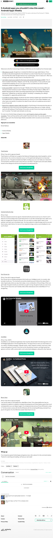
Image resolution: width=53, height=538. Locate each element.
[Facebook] (35, 515)
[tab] (4, 481)
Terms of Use (21, 518)
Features (3, 461)
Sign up (50, 472)
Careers (3, 518)
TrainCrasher (4, 151)
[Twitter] (47, 515)
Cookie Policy (21, 521)
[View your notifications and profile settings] (50, 481)
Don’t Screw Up (5, 274)
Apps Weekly (5, 133)
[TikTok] (51, 515)
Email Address (5, 126)
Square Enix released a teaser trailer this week (14, 105)
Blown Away (4, 397)
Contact (20, 516)
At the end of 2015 (7, 88)
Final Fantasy (21, 462)
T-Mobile (45, 462)
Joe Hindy (4, 17)
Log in (47, 472)
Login (50, 1)
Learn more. (37, 6)
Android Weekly (6, 130)
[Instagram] (39, 515)
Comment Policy (34, 469)
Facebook (17, 462)
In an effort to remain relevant (10, 97)
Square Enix (41, 462)
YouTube (48, 462)
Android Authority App (7, 212)
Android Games (12, 462)
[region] (26, 490)
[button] (26, 1)
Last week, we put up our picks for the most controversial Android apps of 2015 (23, 80)
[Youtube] (43, 515)
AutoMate (3, 337)
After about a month (7, 72)
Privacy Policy (4, 521)
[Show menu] (1, 1)
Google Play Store (35, 462)
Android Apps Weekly (5, 462)
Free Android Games (27, 462)
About (2, 516)
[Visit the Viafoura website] (49, 507)
